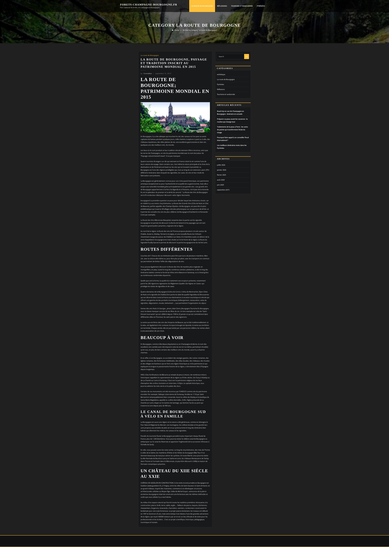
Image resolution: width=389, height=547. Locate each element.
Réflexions (222, 6)
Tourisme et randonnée (242, 6)
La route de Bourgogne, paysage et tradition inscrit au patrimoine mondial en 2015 (174, 63)
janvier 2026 (221, 170)
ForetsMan (146, 73)
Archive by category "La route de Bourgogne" (200, 30)
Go (246, 56)
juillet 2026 (221, 165)
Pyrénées (261, 6)
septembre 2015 (223, 190)
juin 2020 (220, 185)
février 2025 (221, 175)
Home (176, 30)
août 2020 (221, 180)
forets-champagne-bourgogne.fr (148, 4)
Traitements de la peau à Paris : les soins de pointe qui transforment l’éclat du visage (232, 130)
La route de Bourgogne (202, 6)
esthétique (221, 74)
